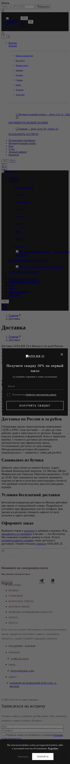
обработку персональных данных (40, 394)
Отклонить (23, 756)
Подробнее (53, 748)
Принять (43, 756)
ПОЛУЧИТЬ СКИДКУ (35, 405)
